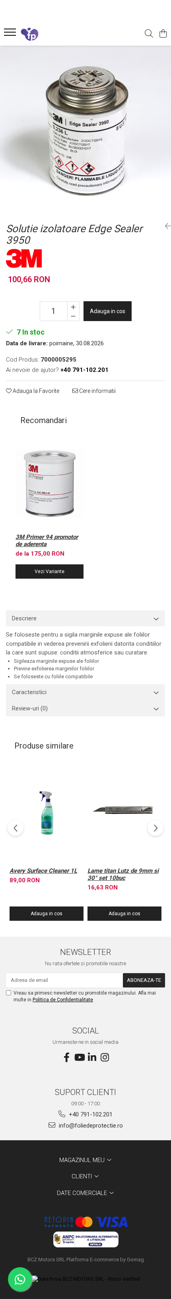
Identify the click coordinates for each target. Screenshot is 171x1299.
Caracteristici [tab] (29, 692)
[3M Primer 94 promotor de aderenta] (50, 483)
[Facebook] (66, 1058)
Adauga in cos (107, 311)
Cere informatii (97, 391)
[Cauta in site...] (149, 34)
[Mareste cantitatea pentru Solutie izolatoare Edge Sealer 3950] (73, 306)
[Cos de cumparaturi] (163, 34)
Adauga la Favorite (35, 391)
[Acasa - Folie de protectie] (52, 34)
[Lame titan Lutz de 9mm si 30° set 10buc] (124, 813)
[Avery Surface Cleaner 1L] (47, 813)
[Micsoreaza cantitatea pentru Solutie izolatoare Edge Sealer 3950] (73, 316)
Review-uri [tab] (30, 708)
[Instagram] (104, 1058)
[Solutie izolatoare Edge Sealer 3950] (85, 131)
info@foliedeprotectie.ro (90, 1125)
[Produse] (11, 34)
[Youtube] (79, 1058)
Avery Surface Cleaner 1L (43, 870)
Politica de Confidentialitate (63, 1000)
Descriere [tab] (24, 618)
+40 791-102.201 (90, 1114)
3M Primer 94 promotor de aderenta (47, 540)
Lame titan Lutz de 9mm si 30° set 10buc (123, 874)
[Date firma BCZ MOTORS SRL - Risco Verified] (85, 1279)
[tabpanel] (85, 131)
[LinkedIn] (92, 1058)
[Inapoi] (165, 226)
